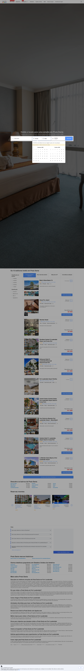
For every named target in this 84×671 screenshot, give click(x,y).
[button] (33, 147)
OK (80, 667)
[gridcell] (36, 151)
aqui (19, 669)
